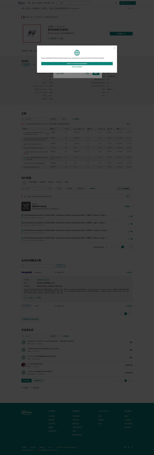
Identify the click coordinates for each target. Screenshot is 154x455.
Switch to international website (77, 64)
